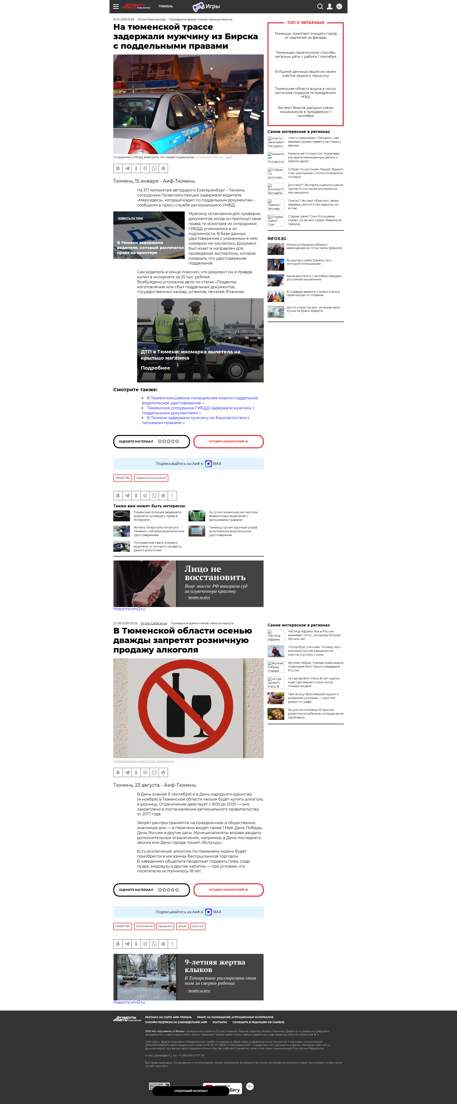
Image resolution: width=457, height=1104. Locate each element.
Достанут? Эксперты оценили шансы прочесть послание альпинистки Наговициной (315, 188)
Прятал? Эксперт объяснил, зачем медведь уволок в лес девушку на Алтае (313, 204)
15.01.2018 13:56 (123, 19)
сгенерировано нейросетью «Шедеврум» (143, 761)
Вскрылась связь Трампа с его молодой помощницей (309, 262)
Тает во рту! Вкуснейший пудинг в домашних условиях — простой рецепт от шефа (313, 697)
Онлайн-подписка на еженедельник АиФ (176, 1022)
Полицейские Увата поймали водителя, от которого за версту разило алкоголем (158, 546)
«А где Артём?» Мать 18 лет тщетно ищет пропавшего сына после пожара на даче (314, 682)
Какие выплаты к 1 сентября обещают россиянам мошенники (314, 277)
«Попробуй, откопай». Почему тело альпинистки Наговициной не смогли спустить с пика (314, 650)
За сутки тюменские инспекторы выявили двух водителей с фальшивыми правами (233, 516)
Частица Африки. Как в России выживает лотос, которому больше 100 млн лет (314, 635)
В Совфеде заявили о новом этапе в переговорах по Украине (313, 293)
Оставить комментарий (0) (228, 441)
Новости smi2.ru (129, 609)
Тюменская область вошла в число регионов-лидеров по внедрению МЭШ (305, 93)
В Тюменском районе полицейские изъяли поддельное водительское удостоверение (200, 400)
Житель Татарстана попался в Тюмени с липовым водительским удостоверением (159, 531)
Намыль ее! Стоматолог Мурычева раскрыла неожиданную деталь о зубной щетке (313, 157)
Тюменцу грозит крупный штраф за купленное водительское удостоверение (233, 531)
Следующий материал (191, 1091)
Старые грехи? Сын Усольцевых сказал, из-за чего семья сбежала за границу (314, 220)
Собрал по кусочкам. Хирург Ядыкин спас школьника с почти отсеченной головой (315, 173)
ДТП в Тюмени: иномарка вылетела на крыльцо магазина (190, 355)
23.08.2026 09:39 (125, 623)
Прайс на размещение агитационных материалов (235, 1017)
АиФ (229, 157)
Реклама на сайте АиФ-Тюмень (168, 1017)
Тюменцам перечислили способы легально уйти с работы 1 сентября (305, 55)
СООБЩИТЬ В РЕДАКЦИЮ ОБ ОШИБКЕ (258, 1022)
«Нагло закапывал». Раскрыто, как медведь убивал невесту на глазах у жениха (314, 141)
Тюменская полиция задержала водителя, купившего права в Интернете (157, 516)
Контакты (220, 1022)
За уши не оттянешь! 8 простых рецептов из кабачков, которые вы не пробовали (315, 713)
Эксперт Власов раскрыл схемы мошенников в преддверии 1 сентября (306, 112)
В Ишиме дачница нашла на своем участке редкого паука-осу (305, 74)
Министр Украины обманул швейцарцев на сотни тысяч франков (314, 246)
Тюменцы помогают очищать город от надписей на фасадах (306, 36)
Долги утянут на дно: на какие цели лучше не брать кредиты (313, 309)
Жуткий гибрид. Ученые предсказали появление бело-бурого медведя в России (315, 666)
